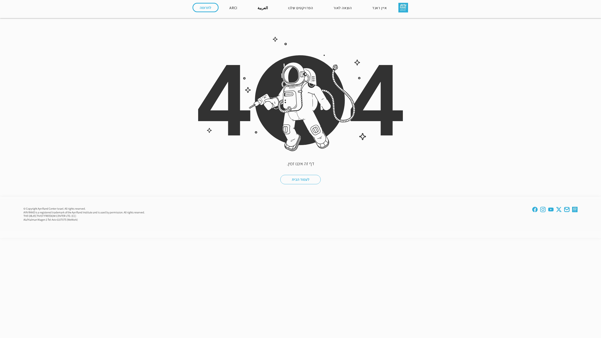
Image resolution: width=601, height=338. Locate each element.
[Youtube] (551, 209)
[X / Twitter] (559, 209)
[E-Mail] (567, 209)
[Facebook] (535, 209)
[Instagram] (543, 209)
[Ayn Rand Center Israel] (575, 209)
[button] (379, 7)
